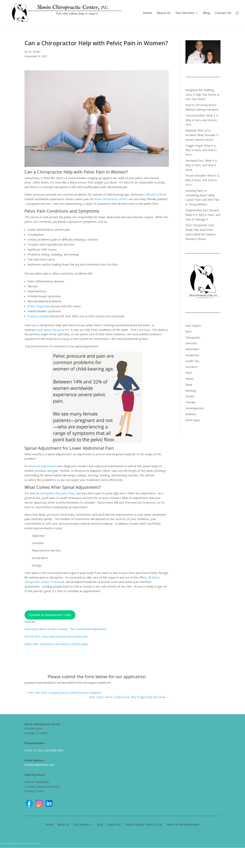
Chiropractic (192, 337)
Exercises (191, 343)
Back (188, 331)
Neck (188, 373)
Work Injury (192, 420)
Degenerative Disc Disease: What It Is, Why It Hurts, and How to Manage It (202, 214)
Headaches (192, 355)
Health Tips (192, 361)
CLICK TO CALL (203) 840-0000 (43, 750)
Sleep (188, 384)
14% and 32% (153, 194)
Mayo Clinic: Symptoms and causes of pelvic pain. (56, 644)
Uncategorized (194, 408)
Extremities (192, 349)
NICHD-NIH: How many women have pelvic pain (56, 636)
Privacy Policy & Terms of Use (143, 824)
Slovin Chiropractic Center (110, 199)
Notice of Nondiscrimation (183, 824)
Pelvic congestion (38, 306)
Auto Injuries (193, 325)
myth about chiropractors (53, 330)
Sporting (190, 390)
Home (147, 13)
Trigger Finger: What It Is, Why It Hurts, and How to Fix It (201, 150)
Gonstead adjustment (41, 466)
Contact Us (223, 13)
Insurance (191, 367)
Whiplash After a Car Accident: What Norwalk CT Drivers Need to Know (202, 135)
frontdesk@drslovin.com (39, 765)
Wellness (190, 414)
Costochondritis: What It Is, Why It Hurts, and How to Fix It (202, 120)
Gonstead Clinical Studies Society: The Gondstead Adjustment (65, 629)
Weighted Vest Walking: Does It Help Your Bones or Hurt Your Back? (202, 94)
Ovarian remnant (38, 316)
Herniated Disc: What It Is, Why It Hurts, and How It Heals (201, 165)
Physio (189, 378)
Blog (206, 13)
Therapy (190, 402)
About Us (164, 13)
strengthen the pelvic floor (57, 493)
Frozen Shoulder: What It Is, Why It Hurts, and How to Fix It (202, 180)
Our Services (185, 13)
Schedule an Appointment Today (50, 615)
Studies (189, 396)
